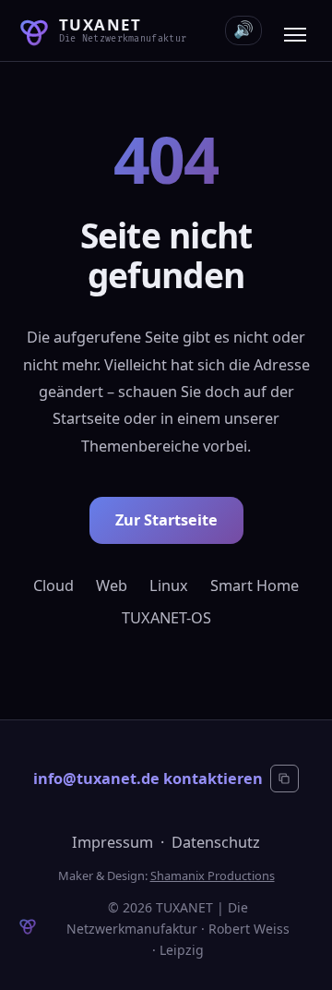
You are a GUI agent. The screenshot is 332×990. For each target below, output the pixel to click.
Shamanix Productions (212, 875)
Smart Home (254, 585)
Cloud (53, 585)
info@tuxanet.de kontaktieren (148, 778)
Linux (168, 585)
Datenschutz (216, 842)
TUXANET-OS (166, 618)
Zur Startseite (166, 520)
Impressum (112, 842)
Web (111, 585)
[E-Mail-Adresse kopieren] (284, 778)
